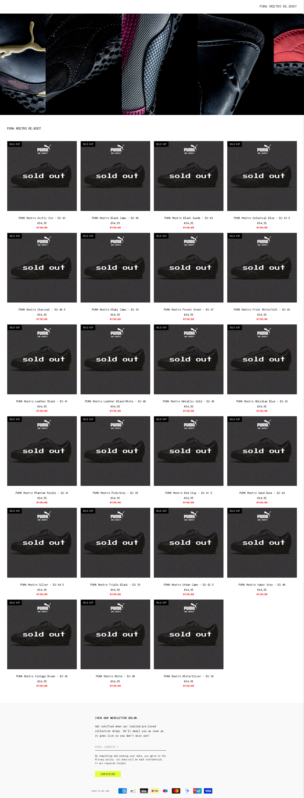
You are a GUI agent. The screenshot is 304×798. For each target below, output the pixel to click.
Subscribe (108, 774)
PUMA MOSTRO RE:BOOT (278, 6)
